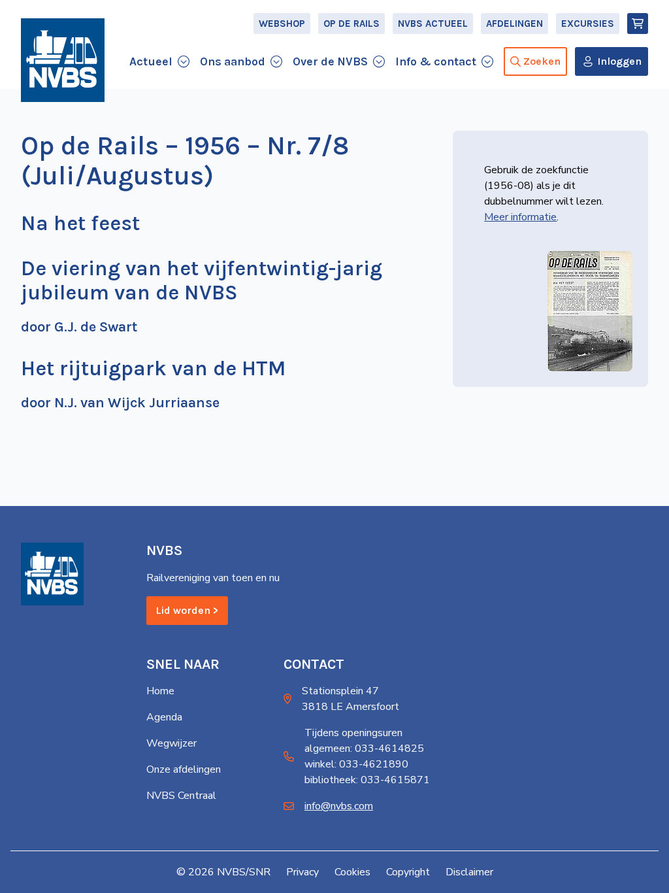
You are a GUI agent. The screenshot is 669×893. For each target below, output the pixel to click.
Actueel (150, 61)
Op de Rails (351, 23)
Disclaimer (469, 872)
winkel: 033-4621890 (356, 764)
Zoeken (542, 61)
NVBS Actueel (433, 23)
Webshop (282, 23)
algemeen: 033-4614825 (364, 748)
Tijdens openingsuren (353, 733)
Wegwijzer (171, 743)
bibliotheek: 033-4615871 (367, 780)
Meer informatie (520, 217)
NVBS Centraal (181, 795)
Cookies (352, 872)
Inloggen (619, 61)
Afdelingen (514, 23)
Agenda (164, 717)
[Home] (63, 60)
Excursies (587, 23)
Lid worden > (187, 610)
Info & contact (435, 61)
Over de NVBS (330, 61)
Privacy (302, 872)
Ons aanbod (232, 61)
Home (160, 691)
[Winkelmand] (637, 23)
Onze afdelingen (183, 769)
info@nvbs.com (338, 806)
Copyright (408, 872)
